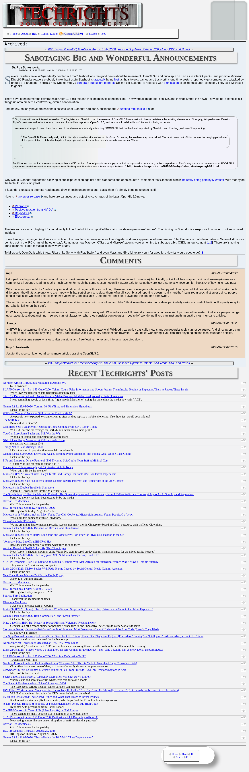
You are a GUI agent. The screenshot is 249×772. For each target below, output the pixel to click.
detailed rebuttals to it (133, 108)
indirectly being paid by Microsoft (203, 179)
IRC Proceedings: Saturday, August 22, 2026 (29, 507)
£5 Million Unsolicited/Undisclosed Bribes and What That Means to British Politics (51, 696)
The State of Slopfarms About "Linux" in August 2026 (34, 683)
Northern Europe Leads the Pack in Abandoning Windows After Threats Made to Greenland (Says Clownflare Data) (70, 663)
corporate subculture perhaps (96, 82)
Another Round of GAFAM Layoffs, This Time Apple (34, 548)
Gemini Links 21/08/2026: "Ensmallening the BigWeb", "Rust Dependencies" (48, 737)
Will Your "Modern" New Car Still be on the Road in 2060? (37, 413)
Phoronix (21, 206)
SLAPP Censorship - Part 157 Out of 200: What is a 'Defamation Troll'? (44, 656)
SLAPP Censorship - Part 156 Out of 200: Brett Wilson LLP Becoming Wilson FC (50, 717)
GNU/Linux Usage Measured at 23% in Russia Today (34, 440)
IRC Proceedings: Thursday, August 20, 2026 (29, 730)
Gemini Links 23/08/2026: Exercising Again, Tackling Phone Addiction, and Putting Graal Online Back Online (67, 453)
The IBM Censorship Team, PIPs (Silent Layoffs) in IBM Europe (40, 710)
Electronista (22, 216)
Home (13, 33)
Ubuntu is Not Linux (15, 602)
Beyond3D (22, 213)
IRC (34, 33)
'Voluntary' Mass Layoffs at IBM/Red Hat (27, 541)
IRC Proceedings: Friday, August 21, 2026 (27, 588)
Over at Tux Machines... (17, 501)
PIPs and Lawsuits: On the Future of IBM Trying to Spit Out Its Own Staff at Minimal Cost (55, 460)
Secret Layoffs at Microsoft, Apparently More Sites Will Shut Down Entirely (47, 676)
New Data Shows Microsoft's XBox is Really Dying (33, 575)
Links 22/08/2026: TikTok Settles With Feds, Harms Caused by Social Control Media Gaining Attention (62, 568)
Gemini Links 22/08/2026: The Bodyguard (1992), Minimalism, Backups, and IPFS (51, 555)
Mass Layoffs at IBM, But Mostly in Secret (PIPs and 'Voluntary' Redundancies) (49, 622)
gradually (100, 79)
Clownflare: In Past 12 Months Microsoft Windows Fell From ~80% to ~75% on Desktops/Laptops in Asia (64, 669)
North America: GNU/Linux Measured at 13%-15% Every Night (40, 642)
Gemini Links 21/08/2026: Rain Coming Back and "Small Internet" (42, 615)
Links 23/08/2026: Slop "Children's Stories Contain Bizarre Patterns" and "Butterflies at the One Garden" (63, 480)
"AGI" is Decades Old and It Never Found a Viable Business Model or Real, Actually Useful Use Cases (63, 396)
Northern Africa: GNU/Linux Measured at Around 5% (34, 382)
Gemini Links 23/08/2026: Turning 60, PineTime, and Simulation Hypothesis (47, 406)
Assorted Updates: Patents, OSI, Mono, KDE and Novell (154, 49)
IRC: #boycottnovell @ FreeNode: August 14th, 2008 (82, 49)
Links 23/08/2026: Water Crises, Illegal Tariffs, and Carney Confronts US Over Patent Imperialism (59, 474)
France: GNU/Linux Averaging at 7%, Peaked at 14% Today (38, 467)
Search (93, 33)
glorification (171, 82)
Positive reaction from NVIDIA (34, 209)
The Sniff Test (11, 420)
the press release (29, 196)
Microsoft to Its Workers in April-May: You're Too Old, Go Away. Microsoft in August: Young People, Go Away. (68, 514)
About (24, 33)
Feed (103, 33)
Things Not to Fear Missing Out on (23, 447)
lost (116, 79)
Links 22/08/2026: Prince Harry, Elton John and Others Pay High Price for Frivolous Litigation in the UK (63, 534)
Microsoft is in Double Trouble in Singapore (28, 487)
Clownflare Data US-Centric (19, 521)
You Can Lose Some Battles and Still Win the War (32, 433)
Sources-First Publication (17, 595)
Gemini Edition (49, 33)
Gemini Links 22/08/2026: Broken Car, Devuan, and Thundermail (41, 528)
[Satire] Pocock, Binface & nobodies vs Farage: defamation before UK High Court (50, 703)
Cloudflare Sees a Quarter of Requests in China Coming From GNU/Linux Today (50, 426)
